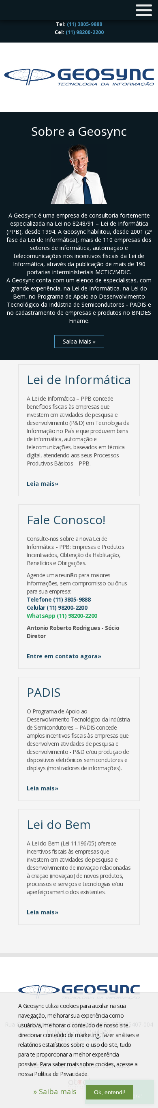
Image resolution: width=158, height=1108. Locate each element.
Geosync (79, 77)
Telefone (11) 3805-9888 (58, 599)
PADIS (43, 692)
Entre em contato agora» (64, 656)
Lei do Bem (59, 824)
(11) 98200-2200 (85, 32)
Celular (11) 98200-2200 (57, 607)
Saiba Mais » (79, 341)
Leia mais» (42, 483)
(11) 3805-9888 (84, 24)
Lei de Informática (79, 379)
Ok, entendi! (109, 1092)
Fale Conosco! (66, 519)
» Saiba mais (55, 1091)
